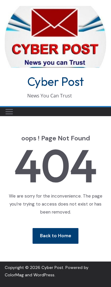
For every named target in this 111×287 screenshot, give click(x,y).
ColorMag (14, 275)
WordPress (43, 275)
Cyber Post (55, 81)
